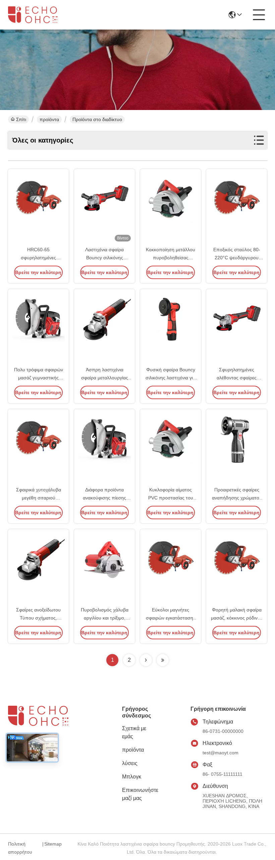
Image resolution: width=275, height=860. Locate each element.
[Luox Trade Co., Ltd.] (38, 14)
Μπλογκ (131, 777)
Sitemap (53, 844)
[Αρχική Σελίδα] (45, 724)
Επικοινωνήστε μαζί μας (140, 794)
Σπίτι (21, 119)
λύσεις (130, 763)
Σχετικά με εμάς (134, 732)
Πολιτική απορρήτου (20, 848)
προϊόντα (49, 119)
